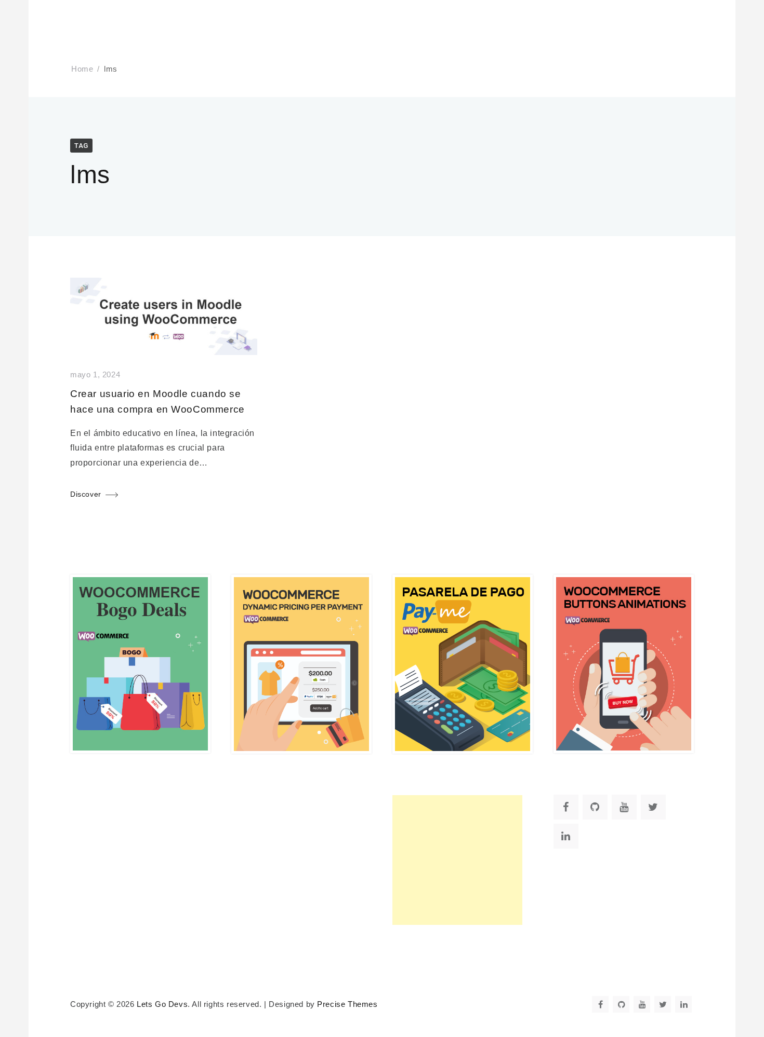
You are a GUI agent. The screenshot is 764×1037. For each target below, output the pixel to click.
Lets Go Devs (162, 1004)
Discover (85, 494)
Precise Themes (347, 1004)
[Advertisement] (457, 860)
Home (82, 69)
